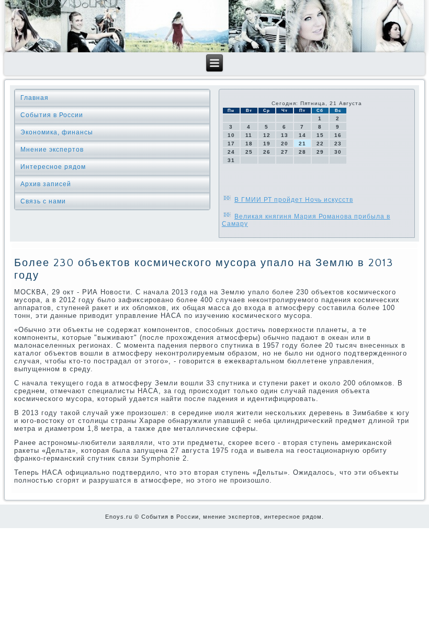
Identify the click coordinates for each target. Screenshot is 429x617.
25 (249, 152)
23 (338, 143)
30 (338, 152)
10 (231, 135)
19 (266, 143)
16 (338, 135)
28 (302, 152)
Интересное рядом (53, 166)
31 (231, 160)
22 (320, 143)
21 (302, 143)
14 (302, 135)
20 (284, 143)
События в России (51, 115)
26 (266, 152)
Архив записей (45, 184)
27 (284, 152)
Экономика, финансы (56, 132)
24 (231, 152)
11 (248, 135)
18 (249, 143)
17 (231, 143)
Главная (34, 97)
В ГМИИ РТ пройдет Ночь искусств (293, 199)
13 (284, 135)
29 (320, 152)
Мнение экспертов (52, 149)
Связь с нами (43, 201)
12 (266, 135)
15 (320, 135)
